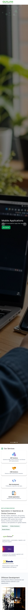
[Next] (25, 224)
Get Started (6, 227)
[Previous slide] (3, 224)
